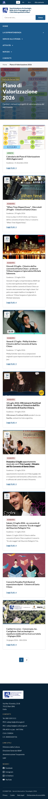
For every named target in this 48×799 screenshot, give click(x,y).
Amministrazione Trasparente (14, 754)
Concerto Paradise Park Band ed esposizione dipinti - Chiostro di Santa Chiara (22, 584)
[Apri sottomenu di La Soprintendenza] (43, 32)
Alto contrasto (39, 2)
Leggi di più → (11, 168)
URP (4, 758)
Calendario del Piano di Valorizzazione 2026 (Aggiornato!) (23, 157)
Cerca (40, 18)
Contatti (7, 58)
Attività (7, 45)
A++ (29, 2)
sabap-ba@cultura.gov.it (15, 722)
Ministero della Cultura (11, 747)
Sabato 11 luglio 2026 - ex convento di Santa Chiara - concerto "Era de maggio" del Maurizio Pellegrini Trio (23, 525)
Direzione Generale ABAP (12, 751)
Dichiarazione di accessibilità (36, 795)
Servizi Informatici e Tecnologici (23, 791)
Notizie (6, 52)
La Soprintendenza (12, 32)
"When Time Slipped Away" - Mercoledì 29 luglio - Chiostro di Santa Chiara (24, 208)
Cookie (12, 795)
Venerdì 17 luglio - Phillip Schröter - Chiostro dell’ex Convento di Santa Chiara (22, 343)
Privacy (5, 795)
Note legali (20, 795)
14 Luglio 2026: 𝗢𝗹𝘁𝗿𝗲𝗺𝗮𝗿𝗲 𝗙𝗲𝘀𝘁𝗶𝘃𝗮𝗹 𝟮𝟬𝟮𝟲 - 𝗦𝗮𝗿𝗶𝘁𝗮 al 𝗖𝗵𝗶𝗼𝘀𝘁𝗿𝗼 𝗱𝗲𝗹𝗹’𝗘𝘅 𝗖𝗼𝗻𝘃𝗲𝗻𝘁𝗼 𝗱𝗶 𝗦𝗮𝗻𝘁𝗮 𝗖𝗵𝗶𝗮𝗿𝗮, (23, 405)
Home (5, 26)
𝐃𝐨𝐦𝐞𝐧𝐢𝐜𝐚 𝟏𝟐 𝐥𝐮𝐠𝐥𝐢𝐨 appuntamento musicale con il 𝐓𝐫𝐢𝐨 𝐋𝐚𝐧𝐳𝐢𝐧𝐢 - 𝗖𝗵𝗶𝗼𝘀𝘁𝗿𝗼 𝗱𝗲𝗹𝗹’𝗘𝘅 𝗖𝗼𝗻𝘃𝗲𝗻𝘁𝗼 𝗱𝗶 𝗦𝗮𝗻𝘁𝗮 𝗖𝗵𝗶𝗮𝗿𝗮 (22, 464)
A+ (23, 2)
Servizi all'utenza (12, 39)
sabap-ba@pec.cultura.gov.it (17, 726)
